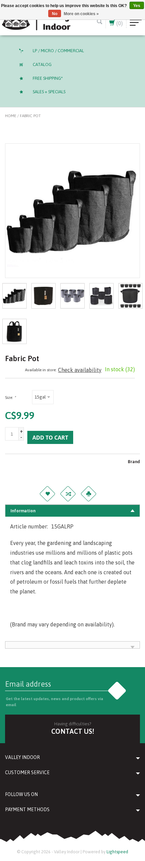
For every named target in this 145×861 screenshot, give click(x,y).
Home (10, 115)
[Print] (88, 494)
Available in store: (41, 370)
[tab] (72, 511)
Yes (136, 5)
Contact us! (72, 731)
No (54, 13)
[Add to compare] (68, 494)
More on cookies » (81, 13)
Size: (10, 397)
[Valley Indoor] (36, 21)
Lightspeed (117, 851)
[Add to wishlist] (47, 494)
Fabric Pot (30, 115)
